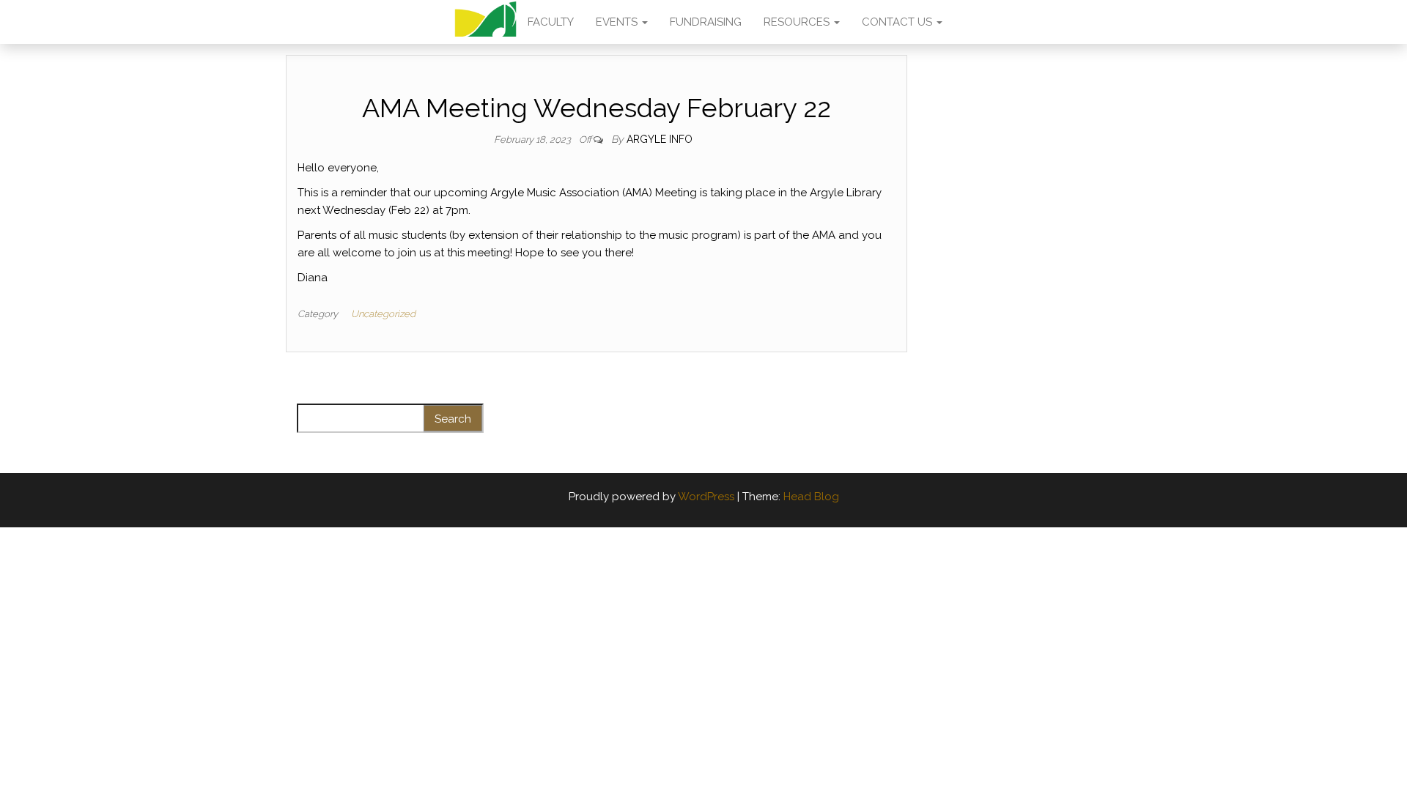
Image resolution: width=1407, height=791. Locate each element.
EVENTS (618, 22)
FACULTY (551, 22)
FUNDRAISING (706, 22)
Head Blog (811, 496)
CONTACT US (898, 22)
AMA (485, 22)
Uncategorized (383, 313)
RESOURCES (798, 22)
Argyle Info (660, 139)
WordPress (706, 496)
